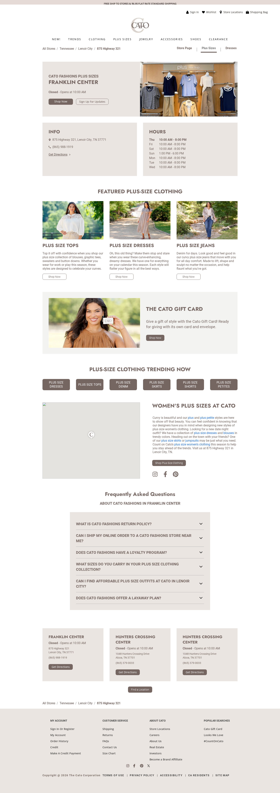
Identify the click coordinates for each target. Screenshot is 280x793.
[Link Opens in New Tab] (129, 765)
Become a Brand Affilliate (166, 759)
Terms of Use (113, 775)
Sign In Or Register (62, 729)
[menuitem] (56, 39)
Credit (54, 747)
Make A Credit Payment (65, 753)
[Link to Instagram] (155, 474)
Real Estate (157, 747)
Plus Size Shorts (190, 384)
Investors (156, 753)
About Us (156, 741)
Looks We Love (213, 735)
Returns (107, 735)
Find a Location (140, 689)
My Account (58, 735)
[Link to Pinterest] (175, 474)
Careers (154, 735)
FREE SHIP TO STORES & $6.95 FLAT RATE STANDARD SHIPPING (140, 3)
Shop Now (60, 101)
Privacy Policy (142, 775)
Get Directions (58, 154)
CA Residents (199, 775)
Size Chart (109, 753)
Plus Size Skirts (157, 384)
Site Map (222, 775)
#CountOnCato (213, 741)
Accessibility (171, 775)
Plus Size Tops (89, 384)
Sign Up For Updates (92, 101)
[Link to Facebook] (165, 474)
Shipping (108, 729)
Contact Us (109, 747)
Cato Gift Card (213, 729)
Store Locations (160, 729)
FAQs (105, 741)
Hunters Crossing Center (135, 639)
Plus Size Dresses (56, 384)
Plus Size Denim (123, 384)
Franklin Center (66, 637)
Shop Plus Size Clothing (169, 462)
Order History (59, 741)
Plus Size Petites (224, 384)
